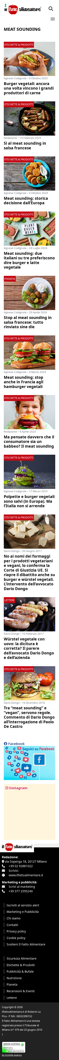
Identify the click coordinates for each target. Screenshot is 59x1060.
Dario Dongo (12, 551)
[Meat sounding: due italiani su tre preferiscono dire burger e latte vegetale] (29, 228)
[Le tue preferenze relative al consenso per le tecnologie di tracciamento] (5, 5)
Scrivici (13, 870)
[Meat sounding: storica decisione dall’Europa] (29, 173)
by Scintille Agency (12, 1055)
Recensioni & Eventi (21, 991)
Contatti (12, 925)
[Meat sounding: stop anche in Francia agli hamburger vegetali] (29, 352)
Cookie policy (16, 938)
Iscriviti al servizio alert (23, 905)
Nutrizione (14, 978)
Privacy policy (16, 931)
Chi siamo (14, 918)
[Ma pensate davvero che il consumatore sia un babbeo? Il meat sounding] (29, 412)
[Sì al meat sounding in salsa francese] (29, 118)
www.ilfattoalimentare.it (26, 875)
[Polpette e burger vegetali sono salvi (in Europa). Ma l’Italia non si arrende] (29, 471)
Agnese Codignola (15, 78)
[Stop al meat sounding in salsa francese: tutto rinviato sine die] (29, 292)
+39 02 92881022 (21, 866)
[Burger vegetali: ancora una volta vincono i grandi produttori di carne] (29, 58)
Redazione (10, 138)
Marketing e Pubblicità (23, 912)
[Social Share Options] (8, 835)
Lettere (12, 998)
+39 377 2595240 (21, 891)
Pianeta (12, 984)
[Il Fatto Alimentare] (22, 9)
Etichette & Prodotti (21, 965)
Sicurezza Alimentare (22, 958)
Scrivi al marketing (22, 886)
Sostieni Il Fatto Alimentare (26, 944)
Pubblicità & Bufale (20, 971)
